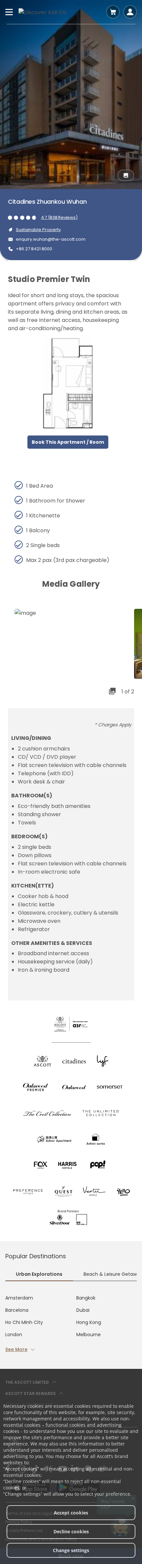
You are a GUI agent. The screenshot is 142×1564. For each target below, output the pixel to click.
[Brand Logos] (42, 1061)
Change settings (71, 1550)
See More (16, 1349)
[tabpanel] (71, 1323)
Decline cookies (71, 1531)
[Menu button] (9, 12)
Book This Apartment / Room (68, 442)
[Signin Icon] (130, 11)
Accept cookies (71, 1513)
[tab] (39, 1275)
